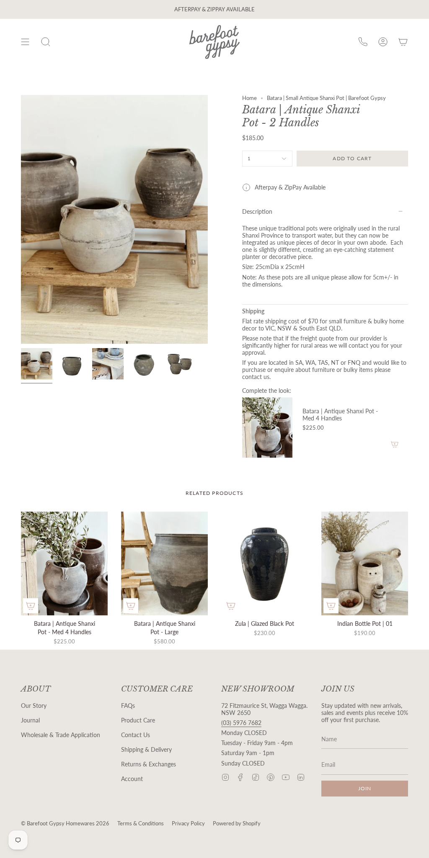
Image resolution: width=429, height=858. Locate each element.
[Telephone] (363, 42)
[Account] (383, 42)
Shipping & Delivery (146, 749)
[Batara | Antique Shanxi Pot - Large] (164, 563)
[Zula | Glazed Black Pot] (264, 563)
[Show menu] (25, 42)
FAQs (128, 705)
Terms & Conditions (140, 823)
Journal (30, 720)
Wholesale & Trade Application (60, 734)
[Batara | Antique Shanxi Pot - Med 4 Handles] (267, 427)
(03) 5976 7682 (241, 722)
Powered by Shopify (237, 823)
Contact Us (135, 734)
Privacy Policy (188, 823)
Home (249, 98)
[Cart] (403, 42)
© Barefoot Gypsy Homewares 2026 (65, 823)
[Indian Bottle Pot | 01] (364, 563)
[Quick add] (30, 605)
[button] (46, 42)
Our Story (34, 705)
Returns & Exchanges (148, 764)
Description (257, 211)
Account (132, 778)
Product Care (138, 720)
